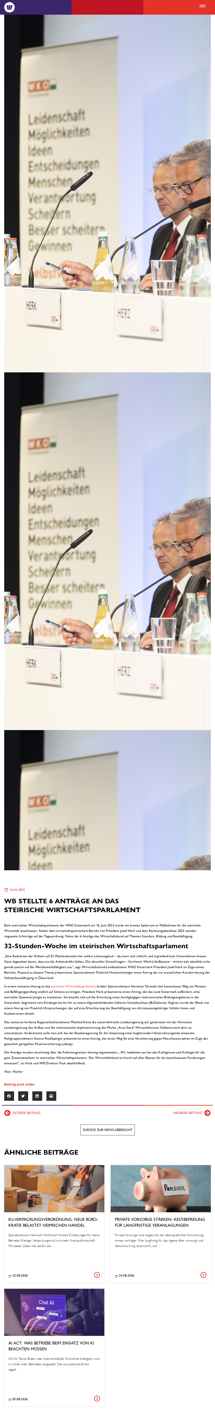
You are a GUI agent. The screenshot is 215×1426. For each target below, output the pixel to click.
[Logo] (9, 7)
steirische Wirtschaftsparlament (73, 986)
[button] (202, 6)
